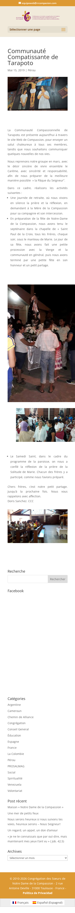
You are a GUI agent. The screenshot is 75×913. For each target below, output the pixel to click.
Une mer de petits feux (23, 813)
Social (11, 772)
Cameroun (15, 711)
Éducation (14, 735)
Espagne (13, 741)
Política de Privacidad (37, 893)
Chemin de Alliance (21, 717)
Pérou (32, 70)
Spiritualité (15, 778)
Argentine (14, 705)
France (12, 747)
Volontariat (15, 791)
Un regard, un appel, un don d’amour (33, 830)
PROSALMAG (16, 766)
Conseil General (18, 729)
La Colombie (16, 754)
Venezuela (14, 784)
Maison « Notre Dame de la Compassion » (35, 807)
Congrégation (17, 723)
